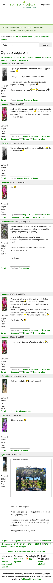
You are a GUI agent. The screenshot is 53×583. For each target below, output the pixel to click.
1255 (16, 60)
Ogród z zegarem (30, 136)
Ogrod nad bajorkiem (19, 450)
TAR (3, 415)
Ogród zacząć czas (23, 411)
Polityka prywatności (6, 562)
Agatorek (5, 104)
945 (36, 57)
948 (46, 57)
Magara (4, 63)
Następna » (23, 60)
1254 (12, 60)
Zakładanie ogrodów (18, 560)
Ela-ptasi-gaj (24, 268)
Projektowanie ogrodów (30, 36)
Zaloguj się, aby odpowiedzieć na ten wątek (26, 551)
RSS (30, 559)
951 (5, 60)
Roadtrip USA (39, 139)
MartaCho (5, 376)
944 (33, 57)
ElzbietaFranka (7, 221)
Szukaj (45, 45)
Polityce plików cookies (31, 579)
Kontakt (4, 566)
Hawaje (26, 139)
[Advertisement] (26, 17)
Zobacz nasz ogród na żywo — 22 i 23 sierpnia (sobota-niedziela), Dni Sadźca (23, 29)
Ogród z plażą (20, 540)
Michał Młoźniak (41, 562)
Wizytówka (46, 540)
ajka (3, 454)
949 (50, 57)
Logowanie (45, 4)
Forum (15, 36)
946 (39, 57)
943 (29, 57)
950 (2, 60)
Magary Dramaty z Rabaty (27, 100)
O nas (3, 558)
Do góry (4, 100)
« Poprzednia (6, 57)
